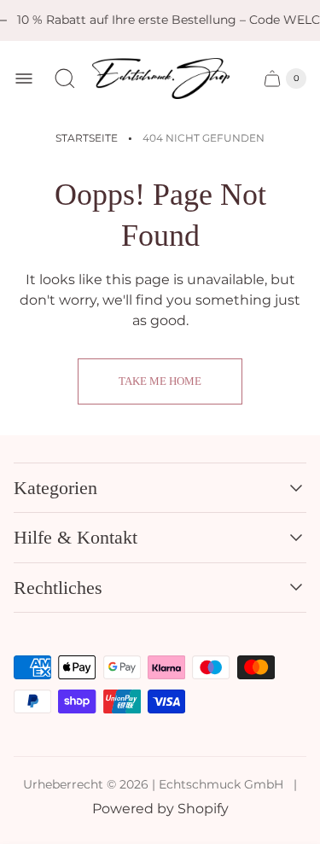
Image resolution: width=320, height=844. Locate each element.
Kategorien (55, 487)
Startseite (86, 137)
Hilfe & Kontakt (75, 537)
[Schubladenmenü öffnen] (24, 78)
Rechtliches (58, 587)
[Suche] (65, 78)
